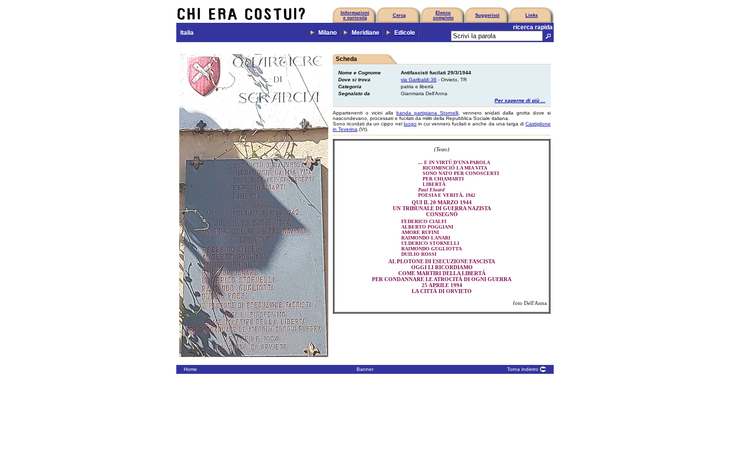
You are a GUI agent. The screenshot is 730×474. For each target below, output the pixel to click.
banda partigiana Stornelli (427, 113)
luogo (410, 123)
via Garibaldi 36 (419, 79)
